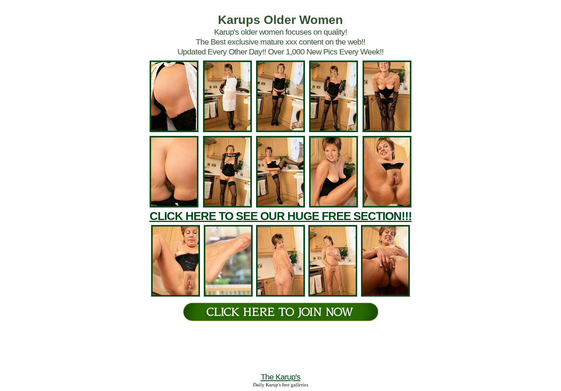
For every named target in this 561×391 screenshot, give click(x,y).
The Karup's (280, 376)
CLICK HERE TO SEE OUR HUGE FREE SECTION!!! (281, 216)
